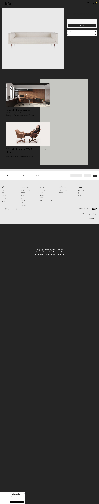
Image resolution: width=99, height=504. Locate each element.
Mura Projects (23, 196)
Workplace (23, 200)
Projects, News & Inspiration (26, 189)
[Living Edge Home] (8, 4)
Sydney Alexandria (81, 190)
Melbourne (80, 193)
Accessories (4, 195)
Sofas (68, 8)
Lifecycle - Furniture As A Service (46, 200)
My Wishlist (42, 195)
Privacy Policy (91, 214)
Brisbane (79, 195)
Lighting (3, 193)
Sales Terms (61, 192)
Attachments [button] (69, 34)
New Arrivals (4, 196)
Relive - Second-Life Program (45, 202)
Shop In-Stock (4, 186)
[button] (82, 25)
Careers (22, 195)
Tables (3, 190)
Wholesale (23, 192)
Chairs (3, 187)
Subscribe (17, 502)
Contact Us (80, 187)
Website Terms (95, 214)
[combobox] (66, 176)
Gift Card (3, 201)
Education (23, 203)
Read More (47, 109)
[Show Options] (23, 500)
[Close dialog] (24, 493)
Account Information (43, 186)
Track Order (42, 189)
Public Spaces (23, 205)
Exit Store (4, 198)
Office (3, 192)
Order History (42, 187)
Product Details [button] (70, 31)
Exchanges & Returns (62, 187)
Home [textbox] (64, 175)
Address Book (42, 190)
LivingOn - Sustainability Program (46, 199)
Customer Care (61, 189)
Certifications (23, 193)
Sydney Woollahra (81, 192)
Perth (79, 197)
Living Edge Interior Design (25, 190)
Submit (95, 175)
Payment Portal (42, 192)
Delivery (60, 186)
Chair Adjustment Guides (63, 190)
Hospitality (23, 202)
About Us (22, 186)
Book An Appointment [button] (63, 193)
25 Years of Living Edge (25, 187)
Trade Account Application (45, 193)
